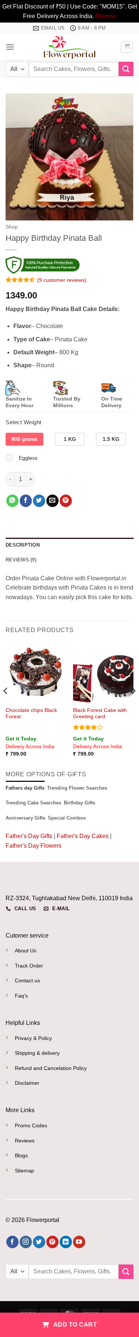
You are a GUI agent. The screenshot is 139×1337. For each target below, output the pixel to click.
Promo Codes (31, 1125)
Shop (12, 227)
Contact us (27, 980)
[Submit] (126, 69)
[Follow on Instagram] (26, 1242)
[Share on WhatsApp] (12, 500)
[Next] (133, 705)
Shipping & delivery (37, 1053)
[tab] (25, 788)
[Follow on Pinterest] (52, 1242)
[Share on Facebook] (26, 500)
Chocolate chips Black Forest (31, 714)
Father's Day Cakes (83, 836)
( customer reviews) (61, 280)
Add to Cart (74, 1324)
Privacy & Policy (33, 1038)
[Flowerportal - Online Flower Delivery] (70, 47)
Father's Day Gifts (30, 836)
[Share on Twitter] (39, 500)
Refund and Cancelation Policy (51, 1068)
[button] (10, 47)
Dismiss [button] (105, 16)
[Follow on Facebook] (12, 1242)
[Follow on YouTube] (79, 1242)
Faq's (21, 996)
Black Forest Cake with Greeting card (100, 714)
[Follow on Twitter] (39, 1242)
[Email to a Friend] (52, 500)
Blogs (21, 1155)
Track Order (29, 966)
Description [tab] (23, 545)
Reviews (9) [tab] (21, 560)
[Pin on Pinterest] (66, 500)
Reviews (24, 1141)
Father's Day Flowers (34, 846)
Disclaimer (27, 1083)
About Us (25, 950)
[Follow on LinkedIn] (66, 1242)
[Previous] (5, 705)
